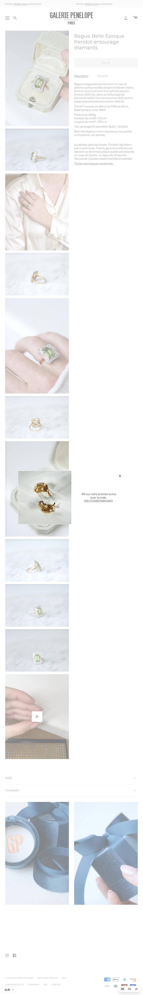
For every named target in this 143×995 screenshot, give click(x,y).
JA (136, 989)
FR (122, 989)
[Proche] (120, 476)
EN (129, 989)
